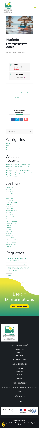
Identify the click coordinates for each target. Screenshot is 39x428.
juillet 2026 (9, 187)
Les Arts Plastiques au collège (16, 264)
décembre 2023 (11, 210)
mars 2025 (9, 200)
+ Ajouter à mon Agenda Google (20, 92)
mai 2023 (9, 212)
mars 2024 (9, 206)
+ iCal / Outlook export (20, 98)
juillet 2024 (9, 204)
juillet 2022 (9, 225)
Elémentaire (19, 78)
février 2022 (10, 235)
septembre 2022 (11, 223)
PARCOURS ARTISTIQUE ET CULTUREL (18, 269)
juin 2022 (9, 227)
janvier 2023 (10, 219)
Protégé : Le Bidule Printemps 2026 (18, 170)
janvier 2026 (10, 194)
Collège (8, 145)
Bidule (8, 143)
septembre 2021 (11, 244)
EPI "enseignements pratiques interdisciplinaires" (16, 259)
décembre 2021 (11, 240)
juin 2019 (9, 246)
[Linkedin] (21, 119)
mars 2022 (9, 233)
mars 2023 (9, 215)
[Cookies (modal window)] (3, 425)
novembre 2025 (11, 196)
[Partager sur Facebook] (13, 119)
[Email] (26, 119)
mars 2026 (9, 191)
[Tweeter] (17, 119)
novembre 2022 (11, 221)
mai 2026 (9, 189)
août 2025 (9, 198)
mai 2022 (9, 229)
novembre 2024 (11, 202)
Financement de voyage (14, 148)
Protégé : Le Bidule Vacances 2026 (18, 164)
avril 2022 (9, 231)
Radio (9, 275)
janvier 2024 (10, 208)
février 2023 (10, 217)
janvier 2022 (10, 238)
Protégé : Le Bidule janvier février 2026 (19, 173)
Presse (8, 150)
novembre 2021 (11, 242)
